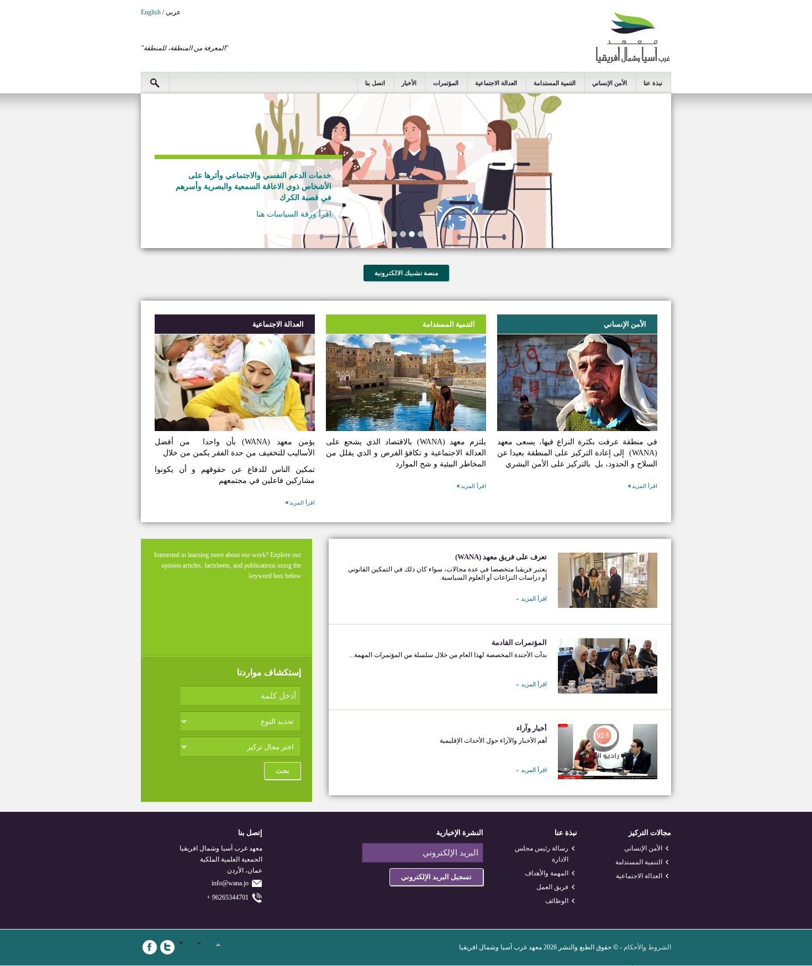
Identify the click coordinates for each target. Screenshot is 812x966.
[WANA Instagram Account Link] (203, 947)
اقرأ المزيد (644, 486)
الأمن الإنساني (609, 83)
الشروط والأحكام (647, 947)
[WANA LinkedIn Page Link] (185, 947)
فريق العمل (552, 887)
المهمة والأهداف (546, 873)
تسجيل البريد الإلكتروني (436, 877)
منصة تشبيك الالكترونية (406, 273)
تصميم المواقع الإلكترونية (636, 905)
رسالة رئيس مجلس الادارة (541, 853)
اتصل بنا (375, 83)
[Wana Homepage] (633, 61)
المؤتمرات (445, 83)
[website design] (630, 902)
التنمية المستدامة (555, 83)
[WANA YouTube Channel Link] (220, 947)
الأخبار (409, 83)
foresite (651, 902)
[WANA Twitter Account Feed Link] (167, 947)
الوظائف (556, 901)
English (151, 12)
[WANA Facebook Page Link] (150, 947)
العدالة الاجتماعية (496, 83)
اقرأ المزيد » (531, 598)
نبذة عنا (653, 83)
